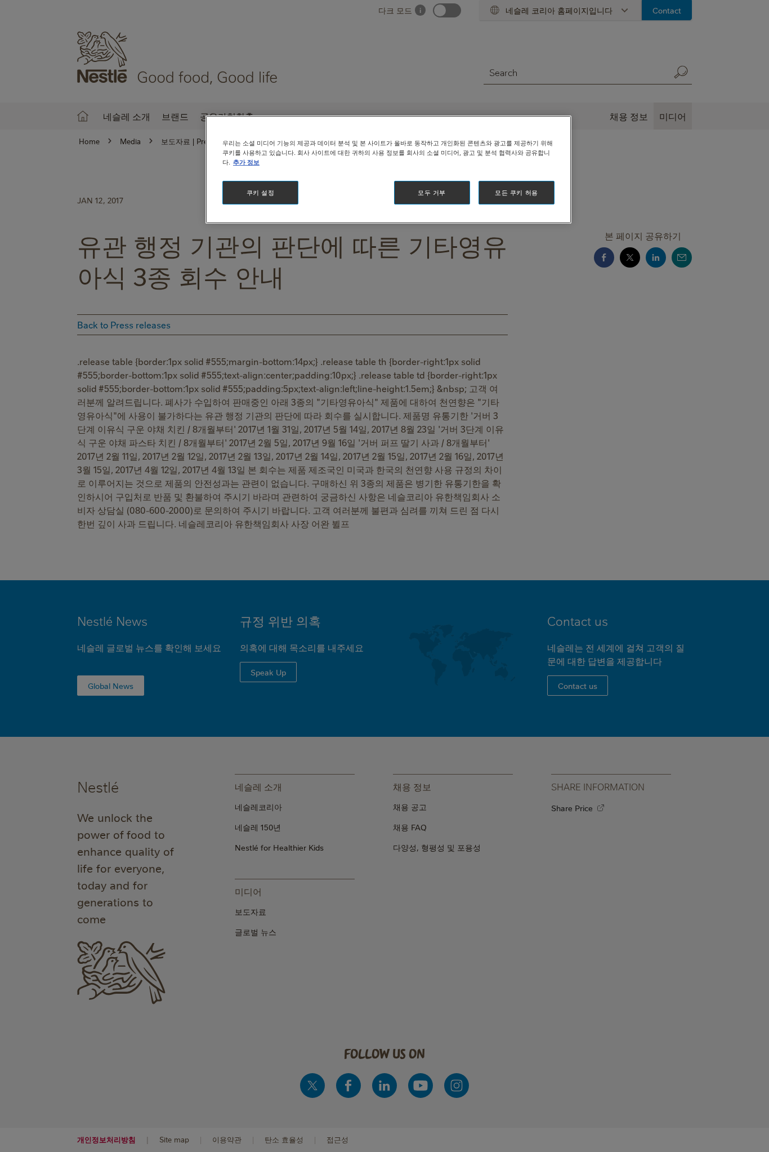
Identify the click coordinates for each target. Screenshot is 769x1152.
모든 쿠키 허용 (516, 192)
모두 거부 (432, 192)
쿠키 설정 (261, 192)
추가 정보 (246, 162)
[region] (388, 169)
